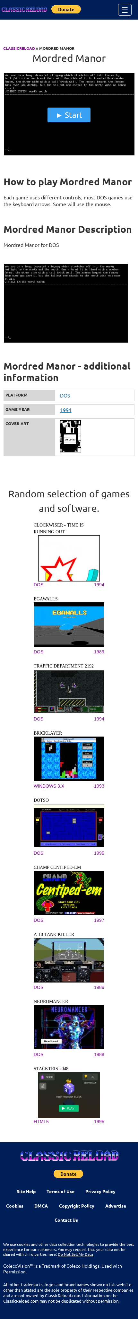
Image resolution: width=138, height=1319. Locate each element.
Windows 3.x (49, 786)
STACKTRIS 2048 (51, 1068)
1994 (99, 584)
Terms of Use (60, 1191)
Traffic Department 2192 (64, 666)
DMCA (41, 1206)
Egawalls (46, 599)
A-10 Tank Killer (54, 934)
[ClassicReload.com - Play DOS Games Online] (24, 9)
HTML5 (41, 1121)
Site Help (26, 1191)
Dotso (41, 800)
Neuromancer (51, 1001)
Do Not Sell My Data (75, 1254)
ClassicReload (19, 48)
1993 (99, 786)
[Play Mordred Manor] (69, 153)
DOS (65, 395)
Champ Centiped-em (57, 867)
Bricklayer (48, 733)
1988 (99, 1054)
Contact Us (66, 1220)
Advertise (115, 1206)
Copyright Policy (76, 1206)
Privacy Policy (100, 1191)
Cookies (14, 1206)
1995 (99, 853)
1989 (99, 651)
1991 (66, 409)
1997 (99, 920)
